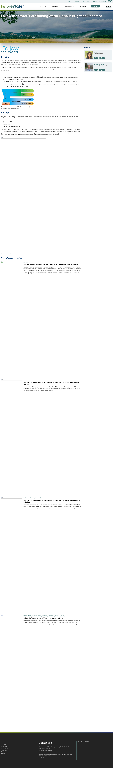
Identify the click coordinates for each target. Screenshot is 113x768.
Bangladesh (34, 615)
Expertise (55, 6)
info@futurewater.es (48, 758)
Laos (25, 380)
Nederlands (103, 1)
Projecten (95, 6)
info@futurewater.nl (48, 751)
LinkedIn (109, 1)
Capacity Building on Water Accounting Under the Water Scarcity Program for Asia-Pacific (52, 501)
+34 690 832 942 (46, 756)
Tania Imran (97, 52)
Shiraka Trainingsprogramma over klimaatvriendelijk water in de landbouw (51, 264)
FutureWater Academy (75, 1)
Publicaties (82, 6)
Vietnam (38, 498)
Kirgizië (51, 615)
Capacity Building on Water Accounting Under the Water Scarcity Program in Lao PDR (51, 383)
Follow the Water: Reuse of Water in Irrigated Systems (43, 618)
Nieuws (108, 6)
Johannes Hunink (99, 64)
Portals (94, 1)
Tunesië (26, 262)
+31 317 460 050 (45, 749)
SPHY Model (86, 1)
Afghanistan (27, 615)
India (40, 615)
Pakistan (57, 615)
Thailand (32, 498)
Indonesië (26, 498)
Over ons (43, 6)
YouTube (111, 1)
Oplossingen (68, 6)
